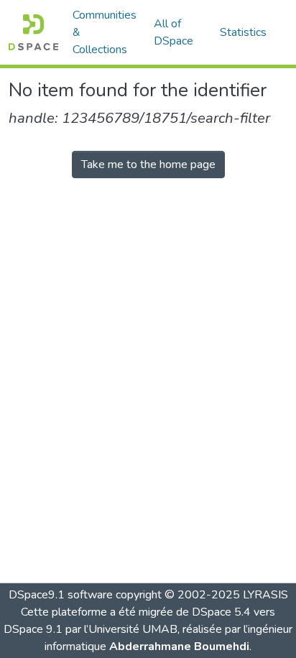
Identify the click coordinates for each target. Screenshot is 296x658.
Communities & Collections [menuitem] (105, 32)
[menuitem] (178, 32)
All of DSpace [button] (173, 32)
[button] (33, 32)
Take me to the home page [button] (148, 164)
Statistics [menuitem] (243, 32)
